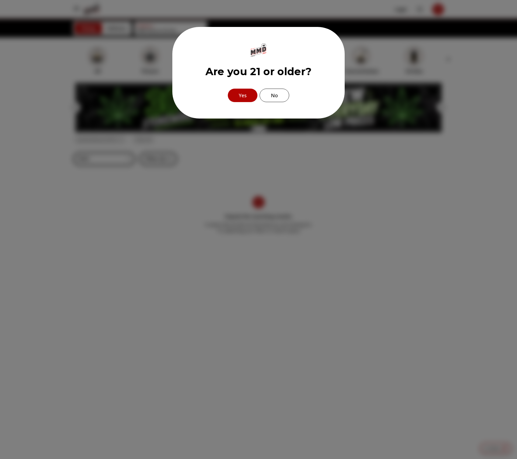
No (274, 95)
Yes (243, 95)
